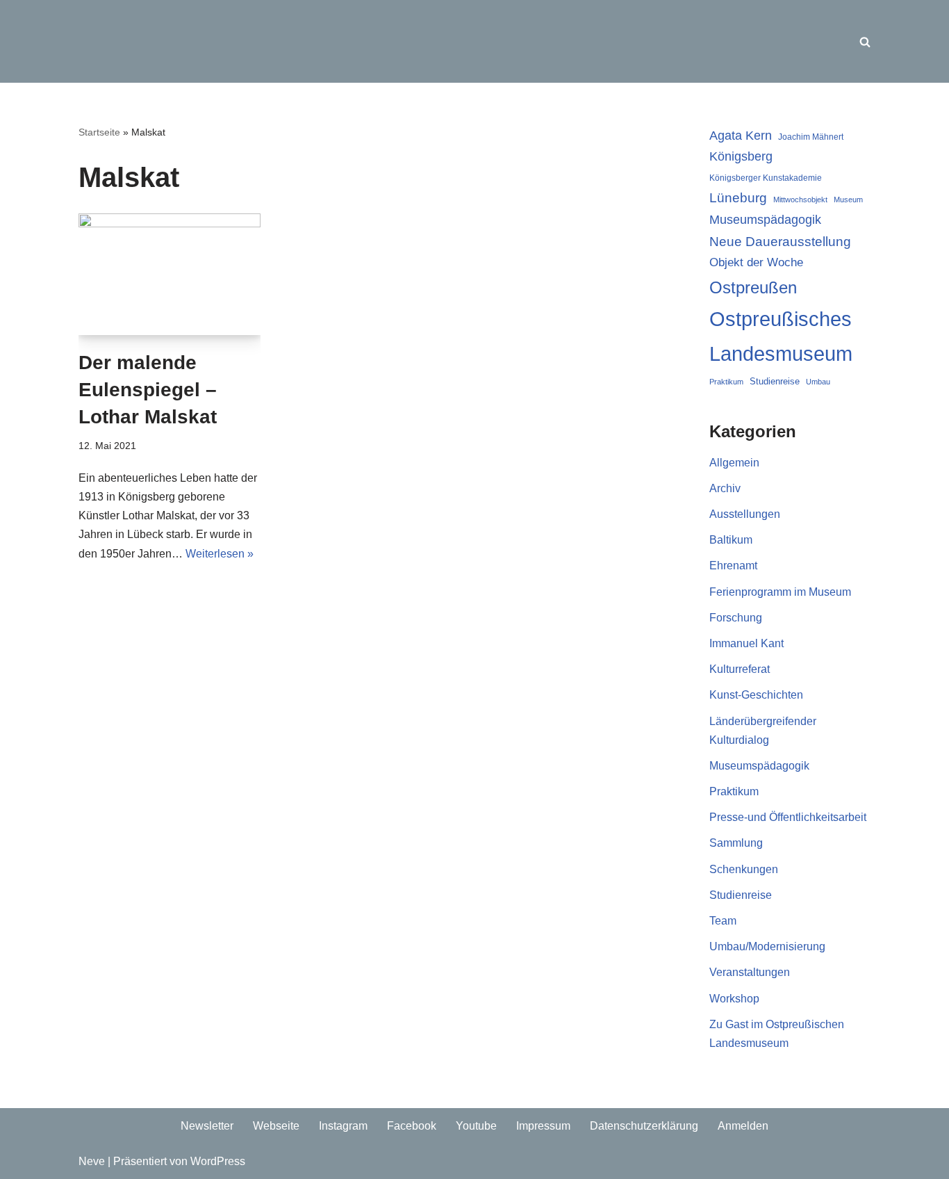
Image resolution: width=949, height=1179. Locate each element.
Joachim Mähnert (810, 136)
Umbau (818, 381)
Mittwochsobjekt (800, 199)
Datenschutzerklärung (644, 1126)
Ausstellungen (744, 514)
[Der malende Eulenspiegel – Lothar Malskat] (170, 274)
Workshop (734, 999)
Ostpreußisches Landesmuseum (780, 336)
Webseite (276, 1126)
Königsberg (741, 156)
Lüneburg (738, 197)
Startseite (99, 132)
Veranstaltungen (749, 972)
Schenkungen (743, 869)
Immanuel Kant (746, 643)
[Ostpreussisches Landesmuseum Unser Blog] (165, 41)
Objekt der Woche (756, 262)
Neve (92, 1161)
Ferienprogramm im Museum (780, 592)
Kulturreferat (739, 669)
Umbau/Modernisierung (767, 946)
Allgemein (734, 463)
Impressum (543, 1126)
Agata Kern (740, 135)
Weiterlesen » (219, 554)
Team (722, 921)
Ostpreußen (753, 287)
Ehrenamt (733, 565)
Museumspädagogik (765, 219)
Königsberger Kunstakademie (765, 178)
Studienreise (775, 381)
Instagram (343, 1126)
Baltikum (730, 540)
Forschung (735, 618)
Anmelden (743, 1126)
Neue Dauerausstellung (780, 241)
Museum (848, 199)
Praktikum (726, 381)
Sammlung (736, 843)
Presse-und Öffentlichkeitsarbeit (787, 817)
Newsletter (207, 1126)
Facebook (411, 1126)
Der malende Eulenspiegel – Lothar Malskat (148, 390)
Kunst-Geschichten (756, 695)
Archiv (725, 488)
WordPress (217, 1161)
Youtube (476, 1126)
